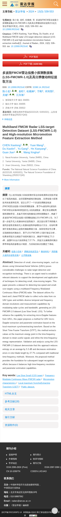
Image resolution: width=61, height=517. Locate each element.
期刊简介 (37, 454)
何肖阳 (49, 91)
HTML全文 (11, 393)
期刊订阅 (37, 463)
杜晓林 (30, 91)
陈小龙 (6, 91)
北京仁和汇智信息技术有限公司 (44, 512)
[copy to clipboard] (30, 46)
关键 (5, 95)
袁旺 (21, 91)
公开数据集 (26, 255)
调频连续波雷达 (31, 251)
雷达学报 (20, 11)
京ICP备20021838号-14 (11, 512)
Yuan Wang (36, 145)
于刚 (39, 91)
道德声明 (13, 454)
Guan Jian (8, 152)
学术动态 (13, 463)
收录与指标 (38, 459)
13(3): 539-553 (45, 11)
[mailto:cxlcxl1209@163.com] (16, 91)
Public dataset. (28, 387)
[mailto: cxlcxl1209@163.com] (26, 144)
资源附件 (11, 425)
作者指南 (13, 459)
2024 (31, 11)
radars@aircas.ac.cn (21, 501)
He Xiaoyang (38, 148)
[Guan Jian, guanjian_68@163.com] (17, 152)
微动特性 (45, 251)
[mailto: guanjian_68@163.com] (20, 152)
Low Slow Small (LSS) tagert (30, 375)
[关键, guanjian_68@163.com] (10, 94)
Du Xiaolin (8, 148)
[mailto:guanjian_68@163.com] (13, 94)
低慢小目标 (16, 251)
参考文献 (12, 401)
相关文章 (10, 409)
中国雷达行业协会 (12, 488)
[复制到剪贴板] (22, 29)
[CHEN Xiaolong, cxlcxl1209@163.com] (24, 144)
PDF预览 (33, 57)
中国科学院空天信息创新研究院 (24, 484)
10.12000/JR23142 (11, 29)
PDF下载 (32, 64)
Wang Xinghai (31, 152)
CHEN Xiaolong (11, 145)
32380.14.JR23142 (41, 87)
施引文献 (10, 417)
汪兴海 (20, 95)
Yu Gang (22, 148)
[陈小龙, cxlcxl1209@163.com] (13, 91)
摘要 (7, 188)
